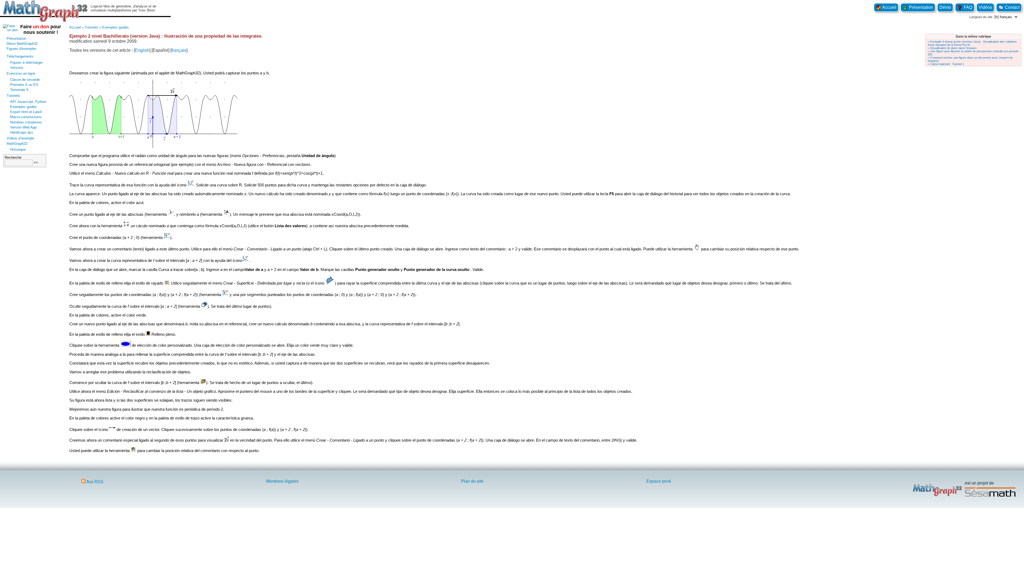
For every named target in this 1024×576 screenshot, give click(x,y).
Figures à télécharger (26, 63)
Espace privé (658, 481)
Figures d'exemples (22, 49)
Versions (16, 68)
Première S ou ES (24, 85)
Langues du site (981, 17)
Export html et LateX (26, 112)
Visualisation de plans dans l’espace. (953, 48)
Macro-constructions (26, 117)
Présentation (920, 7)
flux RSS (94, 481)
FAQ (967, 7)
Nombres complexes (26, 122)
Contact (1011, 7)
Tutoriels (13, 96)
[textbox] (226, 439)
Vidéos (985, 7)
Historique (18, 149)
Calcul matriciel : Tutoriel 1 (947, 64)
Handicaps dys (21, 132)
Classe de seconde (25, 80)
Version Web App (23, 127)
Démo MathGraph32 (22, 44)
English (142, 50)
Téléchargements (20, 56)
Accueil (888, 7)
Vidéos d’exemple (20, 138)
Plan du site (472, 481)
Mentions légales (282, 481)
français (178, 50)
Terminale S (19, 90)
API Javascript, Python (28, 102)
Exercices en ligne (21, 73)
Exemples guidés (23, 107)
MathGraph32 (17, 144)
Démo (945, 7)
